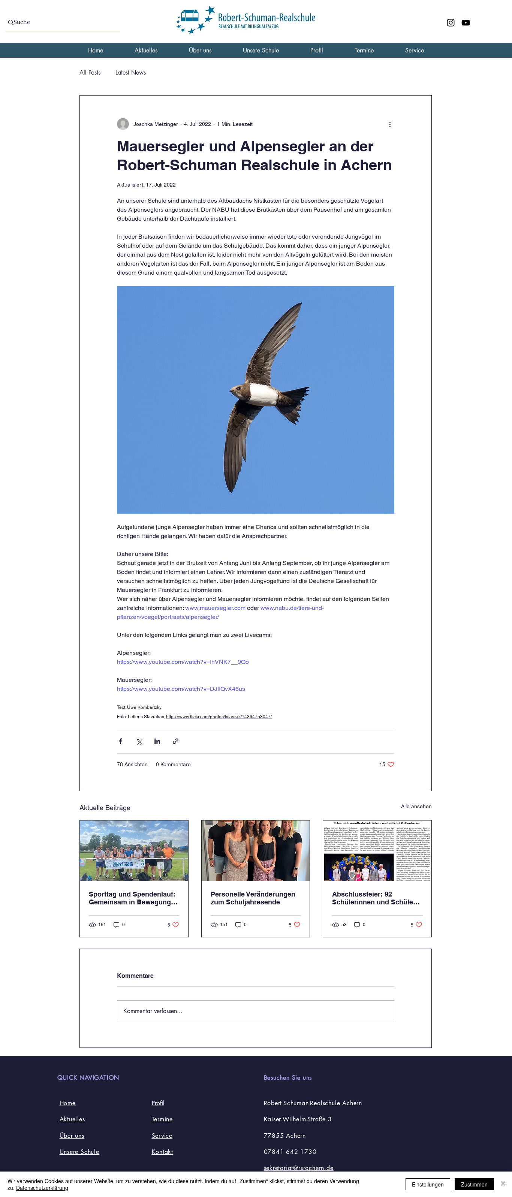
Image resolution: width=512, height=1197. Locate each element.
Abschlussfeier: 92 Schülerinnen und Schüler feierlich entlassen (374, 898)
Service (162, 1136)
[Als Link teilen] (175, 741)
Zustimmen (474, 1184)
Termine (162, 1119)
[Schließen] (503, 1184)
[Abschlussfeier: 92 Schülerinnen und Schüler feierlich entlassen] (377, 850)
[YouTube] (466, 23)
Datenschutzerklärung (42, 1187)
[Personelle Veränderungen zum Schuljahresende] (256, 850)
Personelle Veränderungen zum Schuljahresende (253, 898)
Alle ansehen (416, 806)
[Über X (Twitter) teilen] (138, 741)
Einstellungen (428, 1184)
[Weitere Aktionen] (389, 124)
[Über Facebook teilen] (120, 741)
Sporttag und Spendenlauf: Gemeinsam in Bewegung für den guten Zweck (132, 898)
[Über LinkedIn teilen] (157, 741)
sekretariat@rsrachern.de (299, 1168)
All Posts (89, 72)
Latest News (130, 72)
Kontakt (163, 1152)
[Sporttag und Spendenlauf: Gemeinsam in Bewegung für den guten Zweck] (134, 850)
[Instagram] (451, 23)
